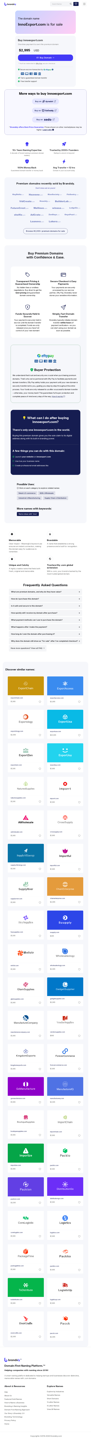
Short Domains (53, 1399)
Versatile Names (53, 1395)
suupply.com (54, 932)
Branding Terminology (13, 1417)
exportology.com (17, 731)
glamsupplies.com (17, 999)
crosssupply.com (56, 832)
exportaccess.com (57, 698)
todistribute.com (16, 1299)
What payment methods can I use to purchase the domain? (37, 620)
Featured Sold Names (13, 1399)
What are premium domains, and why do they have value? (36, 592)
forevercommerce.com (58, 1065)
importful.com (55, 865)
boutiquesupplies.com (19, 1131)
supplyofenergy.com (18, 865)
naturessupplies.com (18, 798)
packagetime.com (17, 1266)
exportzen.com (16, 765)
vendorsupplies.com (57, 1032)
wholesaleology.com (57, 965)
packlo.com (54, 1165)
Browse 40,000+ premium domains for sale (45, 231)
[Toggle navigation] (84, 4)
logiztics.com (54, 1232)
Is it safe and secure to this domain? (27, 606)
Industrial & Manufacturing (29, 498)
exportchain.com (17, 698)
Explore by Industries (55, 1391)
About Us (8, 1396)
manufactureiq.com (57, 1098)
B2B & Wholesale (46, 493)
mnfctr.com (15, 965)
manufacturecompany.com (20, 1032)
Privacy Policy (10, 1420)
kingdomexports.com (18, 1065)
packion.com (15, 1199)
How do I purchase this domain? (25, 599)
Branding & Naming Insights (15, 1406)
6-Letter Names (53, 1406)
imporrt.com (54, 798)
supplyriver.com (16, 899)
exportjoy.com (55, 765)
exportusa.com (55, 731)
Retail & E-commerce (27, 493)
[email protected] (56, 466)
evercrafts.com (16, 1333)
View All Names (53, 1409)
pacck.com (54, 1333)
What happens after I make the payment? (29, 627)
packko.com (54, 1266)
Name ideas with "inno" (28, 514)
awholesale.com (16, 832)
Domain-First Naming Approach (17, 1410)
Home (6, 1424)
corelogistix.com (17, 1232)
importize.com (16, 1165)
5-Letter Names (53, 1402)
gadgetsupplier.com (57, 999)
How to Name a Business (14, 1403)
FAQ (6, 1392)
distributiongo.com (56, 1198)
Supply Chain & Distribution (55, 498)
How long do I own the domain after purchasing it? (33, 634)
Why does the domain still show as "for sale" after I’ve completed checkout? (44, 641)
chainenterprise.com (57, 898)
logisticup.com (55, 1299)
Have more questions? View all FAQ (27, 648)
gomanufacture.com (18, 1098)
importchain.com (56, 1132)
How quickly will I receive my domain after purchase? (34, 613)
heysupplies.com (17, 932)
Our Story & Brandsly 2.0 (14, 1413)
